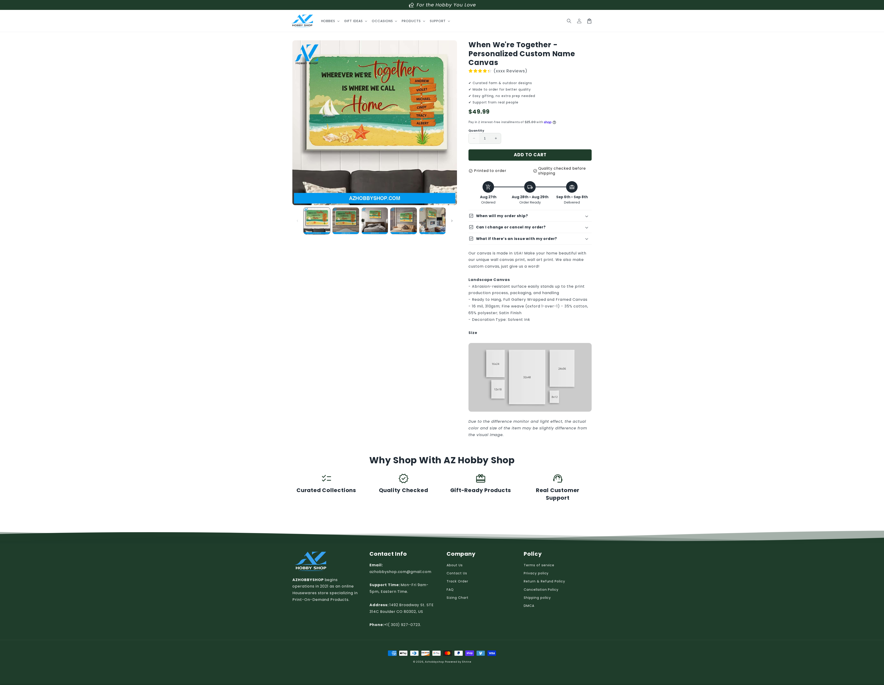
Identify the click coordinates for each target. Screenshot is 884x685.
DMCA (529, 605)
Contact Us (457, 573)
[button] (330, 21)
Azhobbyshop (434, 662)
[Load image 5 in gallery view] (432, 220)
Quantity (476, 130)
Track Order (457, 581)
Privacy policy (536, 573)
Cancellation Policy (541, 589)
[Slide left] (297, 221)
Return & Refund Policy (544, 581)
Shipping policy (537, 597)
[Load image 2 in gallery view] (345, 220)
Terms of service (539, 565)
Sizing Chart (457, 597)
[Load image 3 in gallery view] (374, 220)
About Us (455, 565)
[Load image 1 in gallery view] (317, 220)
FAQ (450, 589)
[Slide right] (452, 221)
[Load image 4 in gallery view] (403, 220)
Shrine (466, 662)
